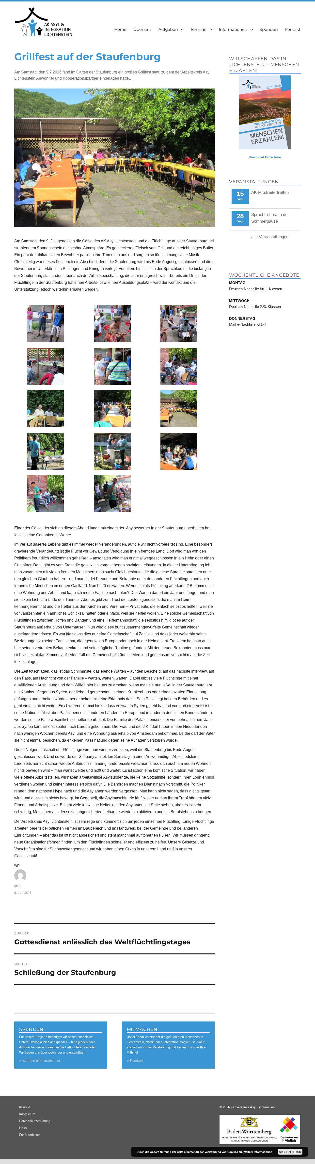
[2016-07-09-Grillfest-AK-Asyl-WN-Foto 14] (112, 451)
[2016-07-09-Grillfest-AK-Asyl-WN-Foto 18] (45, 408)
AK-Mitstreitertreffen (270, 192)
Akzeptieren (290, 1151)
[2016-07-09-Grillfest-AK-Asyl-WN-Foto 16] (179, 408)
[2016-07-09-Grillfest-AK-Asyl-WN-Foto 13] (179, 451)
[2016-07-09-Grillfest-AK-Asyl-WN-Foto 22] (179, 323)
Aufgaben (168, 29)
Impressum (27, 1114)
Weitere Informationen (257, 1152)
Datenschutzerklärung (34, 1121)
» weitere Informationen (39, 1060)
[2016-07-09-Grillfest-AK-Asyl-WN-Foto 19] (179, 366)
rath (17, 886)
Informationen (233, 29)
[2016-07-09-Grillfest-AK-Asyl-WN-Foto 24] (45, 323)
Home (120, 29)
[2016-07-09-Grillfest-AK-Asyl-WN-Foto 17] (112, 408)
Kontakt (293, 29)
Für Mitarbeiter (29, 1135)
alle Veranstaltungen (269, 236)
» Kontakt (135, 1060)
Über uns (142, 29)
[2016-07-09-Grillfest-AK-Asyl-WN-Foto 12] (45, 493)
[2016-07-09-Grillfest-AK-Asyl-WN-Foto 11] (112, 493)
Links (23, 1128)
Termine (198, 29)
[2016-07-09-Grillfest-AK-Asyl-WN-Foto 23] (112, 323)
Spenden (269, 29)
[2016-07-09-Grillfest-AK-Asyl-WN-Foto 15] (45, 451)
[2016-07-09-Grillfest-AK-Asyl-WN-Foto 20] (112, 366)
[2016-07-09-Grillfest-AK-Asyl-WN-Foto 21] (45, 366)
